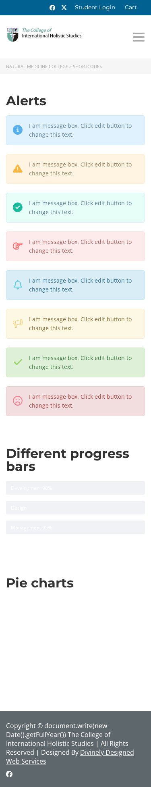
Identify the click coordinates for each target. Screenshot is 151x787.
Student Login (95, 7)
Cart (131, 7)
